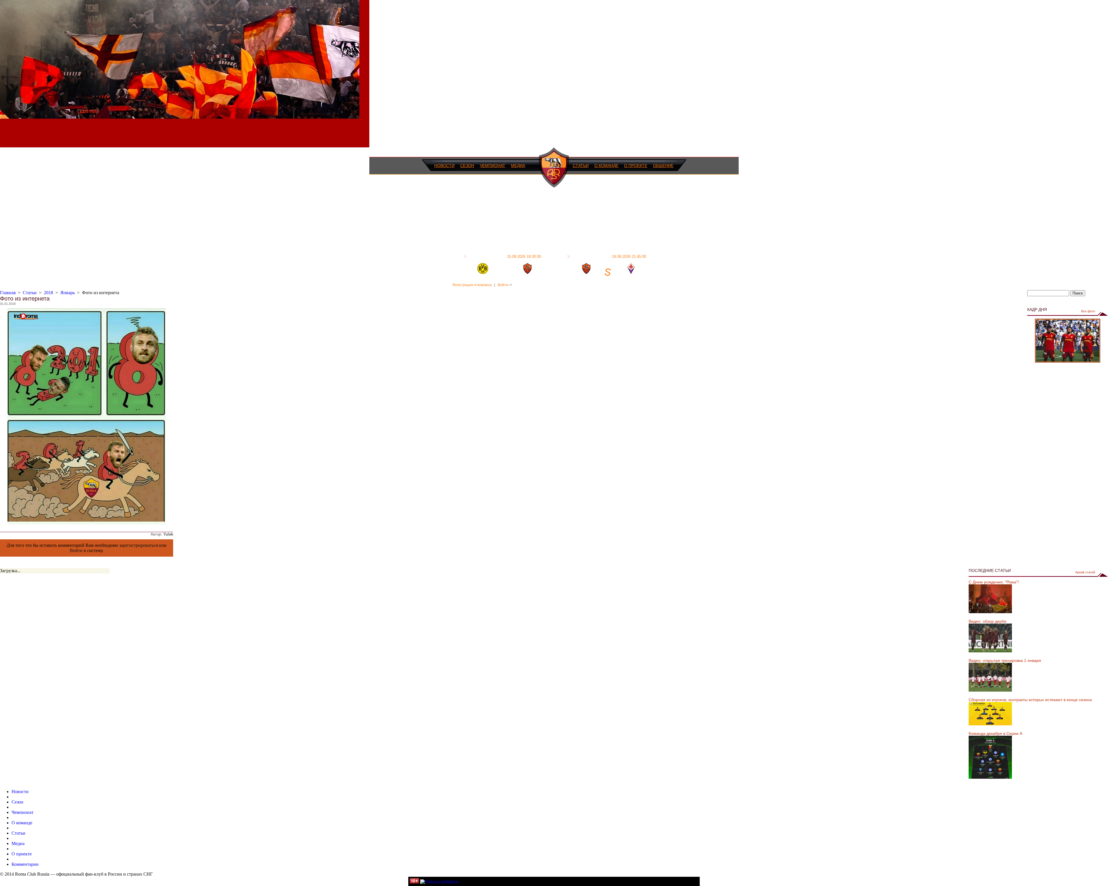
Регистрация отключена (472, 285)
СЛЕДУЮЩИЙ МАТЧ (609, 256)
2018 (48, 292)
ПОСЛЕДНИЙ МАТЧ (504, 256)
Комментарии (25, 864)
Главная (8, 292)
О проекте (635, 165)
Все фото (1088, 311)
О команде (606, 165)
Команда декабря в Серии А (995, 733)
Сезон (467, 165)
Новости (444, 165)
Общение (663, 165)
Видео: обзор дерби (987, 621)
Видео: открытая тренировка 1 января (1005, 660)
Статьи (581, 165)
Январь (67, 292)
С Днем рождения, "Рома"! (994, 582)
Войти (503, 285)
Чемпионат (492, 165)
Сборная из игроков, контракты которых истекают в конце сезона (1030, 699)
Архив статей (1085, 572)
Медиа (518, 165)
